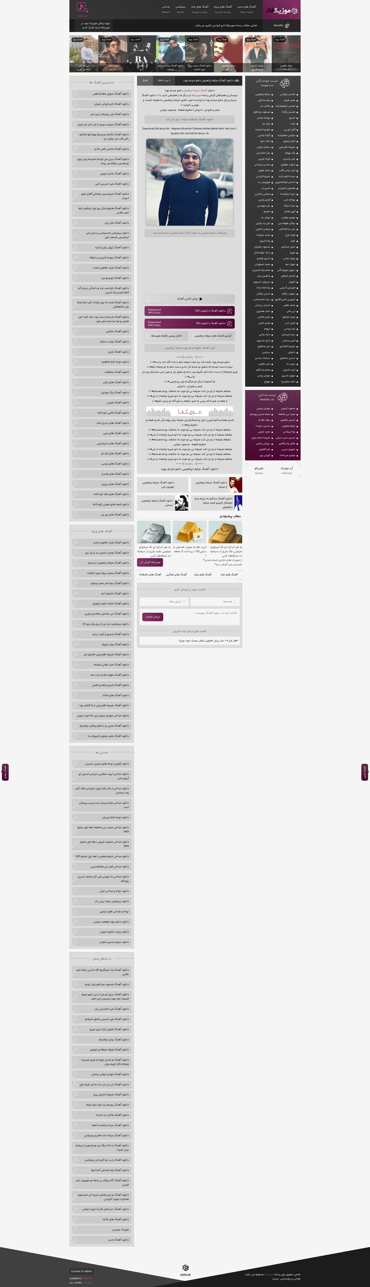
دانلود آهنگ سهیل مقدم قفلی (111, 94)
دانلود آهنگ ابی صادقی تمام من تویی (107, 614)
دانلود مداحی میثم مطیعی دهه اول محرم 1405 (102, 856)
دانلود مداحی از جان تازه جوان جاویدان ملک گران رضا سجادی (102, 791)
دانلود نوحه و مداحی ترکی (114, 891)
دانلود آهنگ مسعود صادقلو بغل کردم (107, 984)
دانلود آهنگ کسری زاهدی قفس (110, 685)
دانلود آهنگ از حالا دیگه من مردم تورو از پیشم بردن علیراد (102, 1148)
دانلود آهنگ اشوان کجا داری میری (109, 1029)
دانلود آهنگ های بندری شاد (112, 423)
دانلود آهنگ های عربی (116, 433)
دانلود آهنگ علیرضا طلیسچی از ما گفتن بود (104, 705)
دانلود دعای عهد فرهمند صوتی (111, 922)
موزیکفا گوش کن (150, 562)
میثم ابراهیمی (191, 91)
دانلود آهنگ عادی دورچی (114, 174)
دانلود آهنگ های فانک (115, 695)
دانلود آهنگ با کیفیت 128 (210, 323)
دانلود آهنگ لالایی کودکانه (113, 413)
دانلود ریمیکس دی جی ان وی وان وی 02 (105, 624)
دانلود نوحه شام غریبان (115, 817)
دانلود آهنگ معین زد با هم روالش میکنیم (104, 726)
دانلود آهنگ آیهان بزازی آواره (112, 248)
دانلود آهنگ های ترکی (116, 382)
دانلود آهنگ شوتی (118, 403)
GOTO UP (185, 1276)
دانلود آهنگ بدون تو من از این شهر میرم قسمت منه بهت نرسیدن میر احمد (105, 996)
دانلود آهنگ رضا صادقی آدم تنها (110, 1170)
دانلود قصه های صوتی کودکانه (111, 504)
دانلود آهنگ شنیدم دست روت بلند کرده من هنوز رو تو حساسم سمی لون (103, 319)
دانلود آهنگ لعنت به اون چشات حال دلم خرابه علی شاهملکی (103, 304)
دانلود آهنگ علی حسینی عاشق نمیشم (107, 1019)
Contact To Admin (81, 1271)
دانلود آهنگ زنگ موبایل (115, 393)
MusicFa (278, 26)
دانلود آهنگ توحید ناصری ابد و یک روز (107, 553)
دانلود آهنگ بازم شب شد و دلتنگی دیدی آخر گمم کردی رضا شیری (103, 290)
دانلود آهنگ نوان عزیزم (115, 644)
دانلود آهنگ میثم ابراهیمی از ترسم (108, 563)
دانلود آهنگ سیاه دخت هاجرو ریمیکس (106, 1135)
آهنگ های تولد (203, 575)
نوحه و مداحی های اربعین (114, 912)
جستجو (82, 15)
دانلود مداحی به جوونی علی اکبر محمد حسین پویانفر (103, 879)
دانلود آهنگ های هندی (115, 474)
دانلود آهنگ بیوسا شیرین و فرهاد (109, 258)
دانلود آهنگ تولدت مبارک (114, 342)
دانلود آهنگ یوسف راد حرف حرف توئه (107, 1105)
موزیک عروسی (120, 1230)
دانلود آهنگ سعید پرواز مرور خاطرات (108, 573)
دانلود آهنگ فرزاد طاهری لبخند (111, 268)
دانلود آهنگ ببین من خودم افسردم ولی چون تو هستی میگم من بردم (103, 161)
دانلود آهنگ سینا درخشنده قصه (110, 1125)
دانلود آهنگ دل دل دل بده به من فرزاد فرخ (104, 1085)
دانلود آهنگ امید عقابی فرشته (111, 665)
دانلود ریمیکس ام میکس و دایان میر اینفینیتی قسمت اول (107, 235)
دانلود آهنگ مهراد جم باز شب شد (109, 675)
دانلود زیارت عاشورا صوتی (114, 932)
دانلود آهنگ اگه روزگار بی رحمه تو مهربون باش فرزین (102, 1182)
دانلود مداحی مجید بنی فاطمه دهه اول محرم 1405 (103, 829)
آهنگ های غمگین (176, 575)
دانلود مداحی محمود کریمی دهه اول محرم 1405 (104, 844)
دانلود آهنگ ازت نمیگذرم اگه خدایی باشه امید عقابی (102, 972)
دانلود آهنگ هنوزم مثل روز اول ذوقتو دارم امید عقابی (104, 210)
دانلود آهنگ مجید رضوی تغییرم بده (108, 736)
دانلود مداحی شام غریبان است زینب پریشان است (104, 805)
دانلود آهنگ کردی (118, 352)
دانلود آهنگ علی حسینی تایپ (112, 184)
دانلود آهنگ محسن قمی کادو (111, 149)
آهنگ (145, 81)
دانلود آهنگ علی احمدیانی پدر (112, 1009)
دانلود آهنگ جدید (118, 1240)
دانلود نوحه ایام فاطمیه (115, 362)
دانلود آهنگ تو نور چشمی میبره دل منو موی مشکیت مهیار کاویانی (103, 1197)
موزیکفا (281, 10)
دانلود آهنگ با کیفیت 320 (210, 311)
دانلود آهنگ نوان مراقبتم (114, 1040)
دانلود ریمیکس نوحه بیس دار (112, 901)
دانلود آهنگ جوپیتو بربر (115, 278)
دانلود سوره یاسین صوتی (114, 942)
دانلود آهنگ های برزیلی (115, 484)
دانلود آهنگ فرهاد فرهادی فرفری (109, 1050)
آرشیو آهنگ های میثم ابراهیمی (212, 336)
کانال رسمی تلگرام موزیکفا (166, 336)
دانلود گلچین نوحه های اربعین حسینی (107, 764)
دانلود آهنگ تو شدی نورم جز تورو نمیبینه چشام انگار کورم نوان (105, 1062)
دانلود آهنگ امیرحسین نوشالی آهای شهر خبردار (105, 196)
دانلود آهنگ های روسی (115, 464)
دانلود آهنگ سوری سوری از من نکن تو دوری (103, 124)
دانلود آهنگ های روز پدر (115, 515)
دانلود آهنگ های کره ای (115, 454)
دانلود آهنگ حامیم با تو (115, 594)
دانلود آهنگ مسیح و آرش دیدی (110, 634)
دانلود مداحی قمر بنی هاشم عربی (110, 867)
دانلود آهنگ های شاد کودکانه (111, 494)
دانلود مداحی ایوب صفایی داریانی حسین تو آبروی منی (104, 776)
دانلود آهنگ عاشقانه (117, 372)
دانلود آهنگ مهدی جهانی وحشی (110, 1074)
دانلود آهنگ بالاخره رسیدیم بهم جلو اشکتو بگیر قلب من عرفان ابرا (104, 136)
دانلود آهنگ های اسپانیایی (113, 443)
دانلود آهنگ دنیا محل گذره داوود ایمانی (105, 1209)
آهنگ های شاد (229, 575)
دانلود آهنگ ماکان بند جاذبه (112, 1115)
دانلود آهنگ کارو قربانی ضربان (111, 104)
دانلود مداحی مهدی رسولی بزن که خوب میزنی (103, 716)
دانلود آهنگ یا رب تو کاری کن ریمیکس (107, 1160)
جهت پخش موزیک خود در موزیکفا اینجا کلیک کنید (95, 25)
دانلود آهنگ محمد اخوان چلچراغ (111, 604)
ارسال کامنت (152, 617)
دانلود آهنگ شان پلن (116, 223)
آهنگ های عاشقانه (150, 575)
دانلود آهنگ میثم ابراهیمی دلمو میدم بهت (208, 80)
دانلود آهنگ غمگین (117, 331)
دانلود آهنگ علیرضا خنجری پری (111, 1095)
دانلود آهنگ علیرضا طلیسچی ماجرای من (106, 654)
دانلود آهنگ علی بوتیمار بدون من (109, 114)
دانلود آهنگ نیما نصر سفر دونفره (110, 583)
